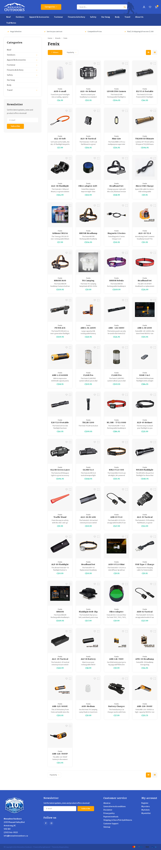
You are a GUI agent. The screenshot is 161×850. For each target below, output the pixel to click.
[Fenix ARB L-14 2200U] (88, 309)
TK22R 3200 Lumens (88, 422)
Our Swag (105, 17)
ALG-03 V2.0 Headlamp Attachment (144, 233)
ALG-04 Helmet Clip (88, 91)
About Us (139, 17)
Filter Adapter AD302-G (116, 612)
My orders (145, 806)
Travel (127, 17)
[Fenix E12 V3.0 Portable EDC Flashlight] (144, 73)
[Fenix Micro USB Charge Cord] (144, 167)
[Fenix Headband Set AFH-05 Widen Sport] (144, 262)
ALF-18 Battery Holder (88, 659)
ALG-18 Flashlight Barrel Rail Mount (60, 186)
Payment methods (110, 817)
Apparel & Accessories (39, 17)
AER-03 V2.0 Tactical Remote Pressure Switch (116, 517)
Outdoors (20, 17)
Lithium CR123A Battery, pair (60, 233)
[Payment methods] (133, 847)
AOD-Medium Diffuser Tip (88, 706)
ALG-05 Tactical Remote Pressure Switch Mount (60, 659)
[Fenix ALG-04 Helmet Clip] (88, 73)
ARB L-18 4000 (144, 328)
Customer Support (110, 824)
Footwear (58, 17)
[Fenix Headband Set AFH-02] (116, 167)
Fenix (65, 38)
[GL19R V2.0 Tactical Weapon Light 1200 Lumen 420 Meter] (88, 451)
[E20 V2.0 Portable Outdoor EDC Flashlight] (60, 404)
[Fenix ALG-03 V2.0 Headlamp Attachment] (144, 215)
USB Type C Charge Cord (144, 564)
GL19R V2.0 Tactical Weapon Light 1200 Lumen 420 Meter (88, 470)
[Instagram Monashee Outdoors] (51, 823)
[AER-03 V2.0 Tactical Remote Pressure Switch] (116, 499)
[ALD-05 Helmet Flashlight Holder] (144, 404)
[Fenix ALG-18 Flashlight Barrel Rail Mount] (60, 167)
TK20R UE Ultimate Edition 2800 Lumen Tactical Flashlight (144, 139)
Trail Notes (11, 23)
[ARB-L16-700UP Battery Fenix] (60, 735)
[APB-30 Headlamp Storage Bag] (144, 640)
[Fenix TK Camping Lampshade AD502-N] (88, 262)
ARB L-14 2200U (88, 328)
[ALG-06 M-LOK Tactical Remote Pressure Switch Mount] (88, 499)
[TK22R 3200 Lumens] (88, 404)
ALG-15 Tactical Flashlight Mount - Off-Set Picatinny (144, 517)
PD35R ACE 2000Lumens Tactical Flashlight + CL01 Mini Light (60, 328)
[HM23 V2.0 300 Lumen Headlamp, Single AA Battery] (116, 451)
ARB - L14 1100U (116, 328)
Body (117, 17)
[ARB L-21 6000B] (60, 357)
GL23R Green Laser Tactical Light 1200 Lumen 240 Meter (60, 470)
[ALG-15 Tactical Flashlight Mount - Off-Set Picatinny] (144, 499)
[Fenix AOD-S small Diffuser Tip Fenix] (60, 73)
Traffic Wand (60, 517)
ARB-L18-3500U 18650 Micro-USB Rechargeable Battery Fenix (144, 706)
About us (106, 803)
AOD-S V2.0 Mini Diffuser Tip (116, 564)
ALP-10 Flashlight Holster (60, 564)
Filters (55, 52)
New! (8, 17)
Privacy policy (108, 813)
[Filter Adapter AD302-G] (116, 593)
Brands (58, 38)
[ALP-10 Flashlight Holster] (60, 546)
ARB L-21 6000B (60, 375)
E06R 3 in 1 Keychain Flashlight (144, 375)
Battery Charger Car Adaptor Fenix (116, 706)
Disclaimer (107, 810)
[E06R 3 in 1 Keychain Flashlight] (144, 357)
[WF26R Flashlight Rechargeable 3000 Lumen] (144, 451)
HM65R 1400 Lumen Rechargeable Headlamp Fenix (60, 280)
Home (50, 38)
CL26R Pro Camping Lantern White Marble (88, 375)
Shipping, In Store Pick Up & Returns (117, 820)
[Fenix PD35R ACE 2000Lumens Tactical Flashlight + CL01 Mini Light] (60, 309)
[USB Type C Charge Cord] (144, 546)
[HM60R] (60, 593)
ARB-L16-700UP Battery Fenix (60, 754)
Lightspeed (46, 847)
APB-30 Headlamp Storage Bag (144, 659)
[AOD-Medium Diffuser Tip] (88, 688)
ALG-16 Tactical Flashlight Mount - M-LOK (88, 139)
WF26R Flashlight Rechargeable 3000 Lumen (144, 470)
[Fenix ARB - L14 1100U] (116, 309)
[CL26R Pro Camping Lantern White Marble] (88, 357)
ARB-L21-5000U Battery (60, 706)
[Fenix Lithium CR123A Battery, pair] (60, 215)
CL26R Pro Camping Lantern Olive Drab (116, 375)
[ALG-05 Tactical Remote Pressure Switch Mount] (60, 640)
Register (144, 803)
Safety (93, 17)
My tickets (145, 810)
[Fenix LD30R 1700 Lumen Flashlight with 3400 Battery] (116, 73)
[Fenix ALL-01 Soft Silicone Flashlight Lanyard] (60, 120)
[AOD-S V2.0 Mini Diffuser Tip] (116, 546)
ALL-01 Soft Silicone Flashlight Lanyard (60, 139)
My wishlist (146, 813)
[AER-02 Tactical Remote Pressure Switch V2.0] (144, 593)
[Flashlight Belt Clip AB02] (88, 593)
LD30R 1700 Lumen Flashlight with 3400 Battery (116, 91)
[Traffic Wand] (60, 499)
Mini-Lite (116, 139)
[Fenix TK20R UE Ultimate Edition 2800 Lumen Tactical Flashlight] (144, 120)
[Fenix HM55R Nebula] (116, 262)
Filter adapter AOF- (88, 186)
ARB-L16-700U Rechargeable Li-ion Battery (116, 659)
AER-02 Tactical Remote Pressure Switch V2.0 (144, 612)
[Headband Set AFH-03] (88, 546)
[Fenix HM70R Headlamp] (88, 215)
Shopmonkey (64, 847)
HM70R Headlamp (88, 233)
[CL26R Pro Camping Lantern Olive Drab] (116, 357)
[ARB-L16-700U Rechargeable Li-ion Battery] (116, 640)
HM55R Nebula (116, 280)
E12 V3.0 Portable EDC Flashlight (144, 91)
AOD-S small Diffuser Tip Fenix (60, 91)
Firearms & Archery (76, 17)
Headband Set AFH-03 (88, 564)
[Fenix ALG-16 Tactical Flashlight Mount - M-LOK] (88, 120)
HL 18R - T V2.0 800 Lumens (116, 422)
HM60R (60, 612)
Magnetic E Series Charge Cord (117, 233)
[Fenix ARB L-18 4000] (144, 309)
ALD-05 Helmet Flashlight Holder (144, 422)
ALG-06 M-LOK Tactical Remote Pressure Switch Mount (88, 517)
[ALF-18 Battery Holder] (88, 640)
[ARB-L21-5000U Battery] (60, 688)
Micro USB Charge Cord (145, 186)
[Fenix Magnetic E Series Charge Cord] (116, 215)
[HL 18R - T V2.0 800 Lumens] (116, 404)
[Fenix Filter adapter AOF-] (88, 167)
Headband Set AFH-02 (116, 186)
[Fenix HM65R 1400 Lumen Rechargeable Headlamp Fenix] (60, 262)
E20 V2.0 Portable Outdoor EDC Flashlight (60, 422)
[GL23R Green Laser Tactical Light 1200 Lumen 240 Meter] (60, 451)
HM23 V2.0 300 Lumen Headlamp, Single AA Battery (116, 470)
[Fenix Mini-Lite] (116, 120)
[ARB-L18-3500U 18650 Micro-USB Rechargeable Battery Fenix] (144, 688)
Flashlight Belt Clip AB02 (88, 612)
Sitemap (106, 827)
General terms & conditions (114, 806)
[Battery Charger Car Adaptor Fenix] (116, 688)
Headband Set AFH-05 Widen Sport (145, 280)
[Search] (124, 6)
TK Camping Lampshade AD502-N (88, 280)
